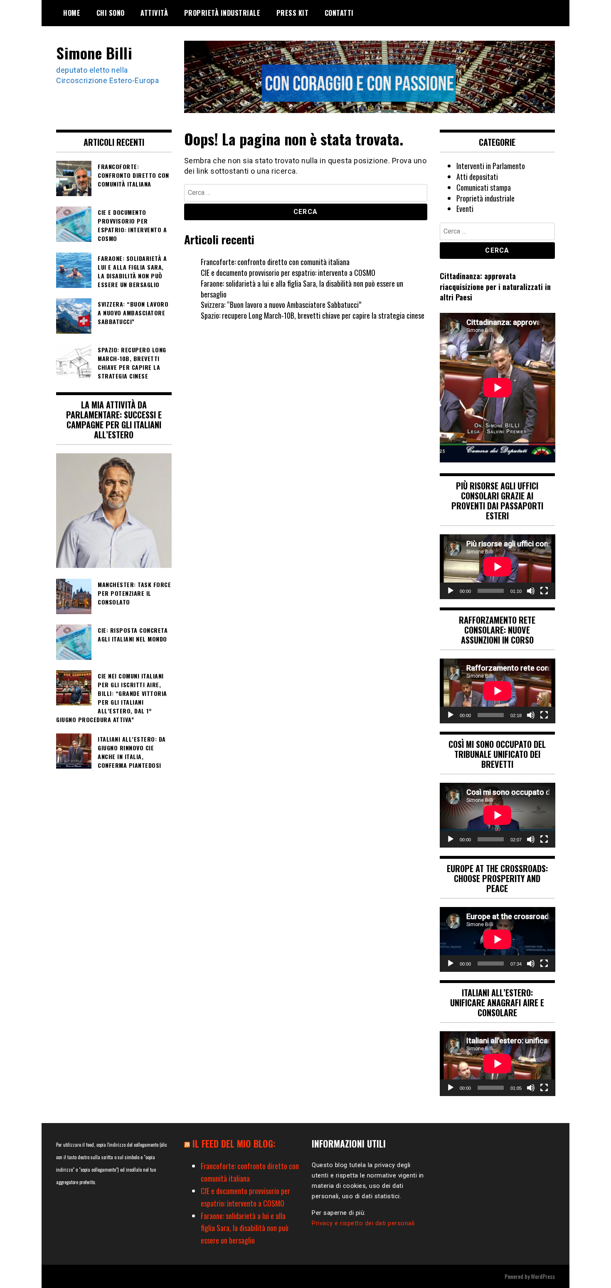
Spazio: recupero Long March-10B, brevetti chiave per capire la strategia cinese (312, 315)
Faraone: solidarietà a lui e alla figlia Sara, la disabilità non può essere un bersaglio (302, 289)
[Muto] (531, 591)
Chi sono (110, 13)
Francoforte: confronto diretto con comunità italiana (275, 261)
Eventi (464, 208)
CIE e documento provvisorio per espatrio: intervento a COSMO (288, 272)
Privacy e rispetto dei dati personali (363, 1223)
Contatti (339, 13)
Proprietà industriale (222, 13)
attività (154, 13)
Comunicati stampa (483, 187)
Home (71, 13)
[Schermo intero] (544, 591)
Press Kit (292, 13)
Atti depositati (477, 176)
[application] (497, 566)
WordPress (543, 1276)
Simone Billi (94, 53)
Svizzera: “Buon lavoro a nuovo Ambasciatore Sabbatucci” (281, 304)
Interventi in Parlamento (490, 165)
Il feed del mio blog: (234, 1143)
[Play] (450, 591)
